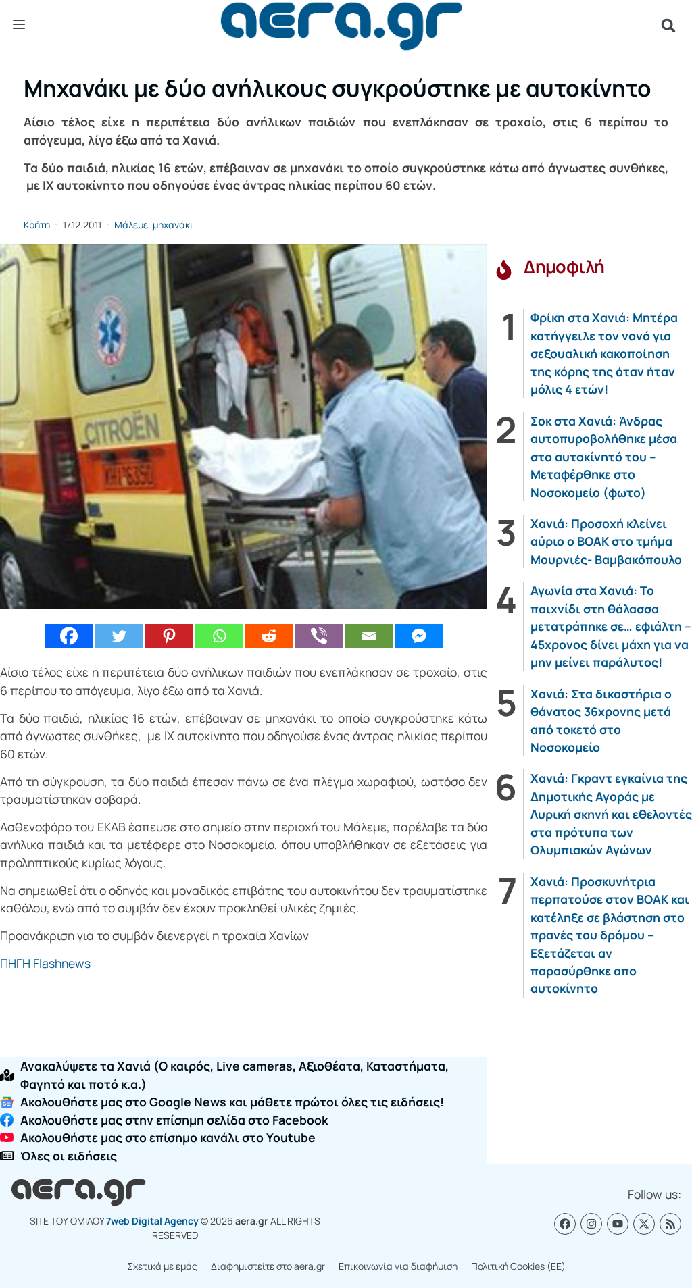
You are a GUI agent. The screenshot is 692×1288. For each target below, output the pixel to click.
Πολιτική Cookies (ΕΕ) (518, 1266)
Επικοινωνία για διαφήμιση (398, 1266)
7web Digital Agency (152, 1220)
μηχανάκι (173, 224)
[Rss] (670, 1224)
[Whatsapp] (219, 636)
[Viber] (319, 636)
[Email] (369, 636)
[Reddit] (269, 636)
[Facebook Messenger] (419, 636)
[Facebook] (69, 636)
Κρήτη (37, 224)
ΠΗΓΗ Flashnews (45, 963)
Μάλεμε (131, 224)
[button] (668, 25)
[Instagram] (591, 1224)
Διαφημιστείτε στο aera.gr (268, 1266)
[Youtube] (617, 1224)
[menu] (19, 25)
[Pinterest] (169, 636)
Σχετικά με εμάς (162, 1266)
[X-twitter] (644, 1224)
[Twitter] (119, 636)
